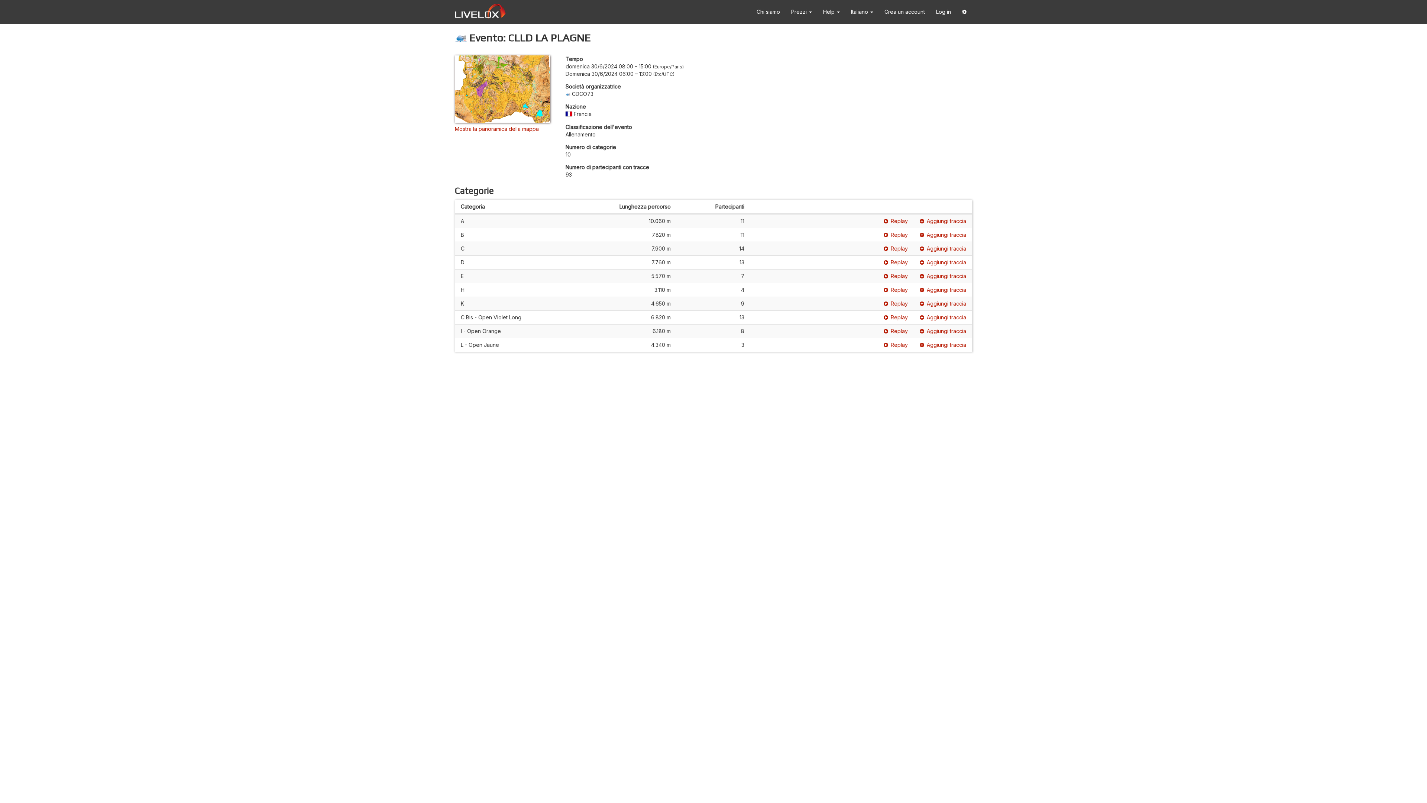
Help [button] (829, 12)
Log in (943, 12)
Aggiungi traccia (946, 221)
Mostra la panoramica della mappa (497, 129)
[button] (964, 12)
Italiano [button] (860, 12)
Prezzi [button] (799, 12)
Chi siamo (768, 12)
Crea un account (904, 12)
